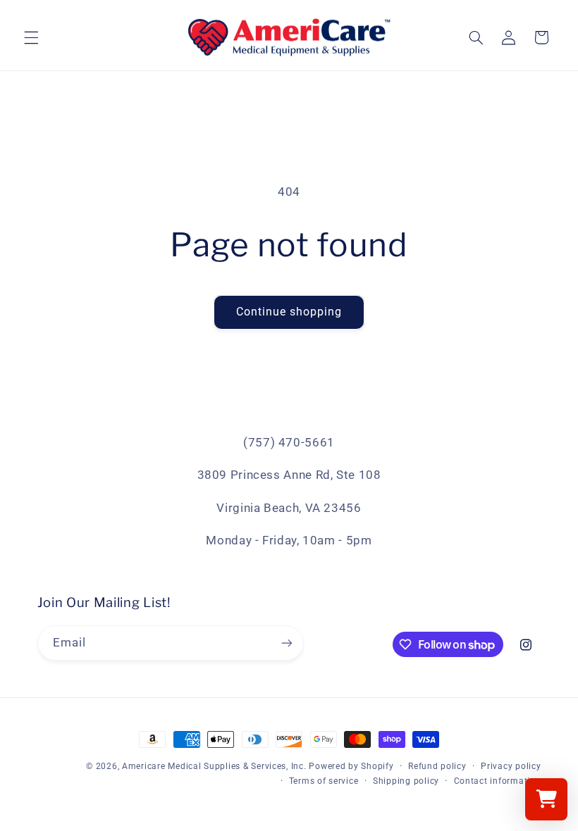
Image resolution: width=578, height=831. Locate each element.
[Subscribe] (286, 642)
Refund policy (437, 766)
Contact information (497, 781)
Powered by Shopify (351, 766)
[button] (31, 37)
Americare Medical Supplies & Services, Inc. (214, 766)
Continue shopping (289, 311)
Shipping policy (406, 781)
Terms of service (324, 781)
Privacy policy (511, 766)
